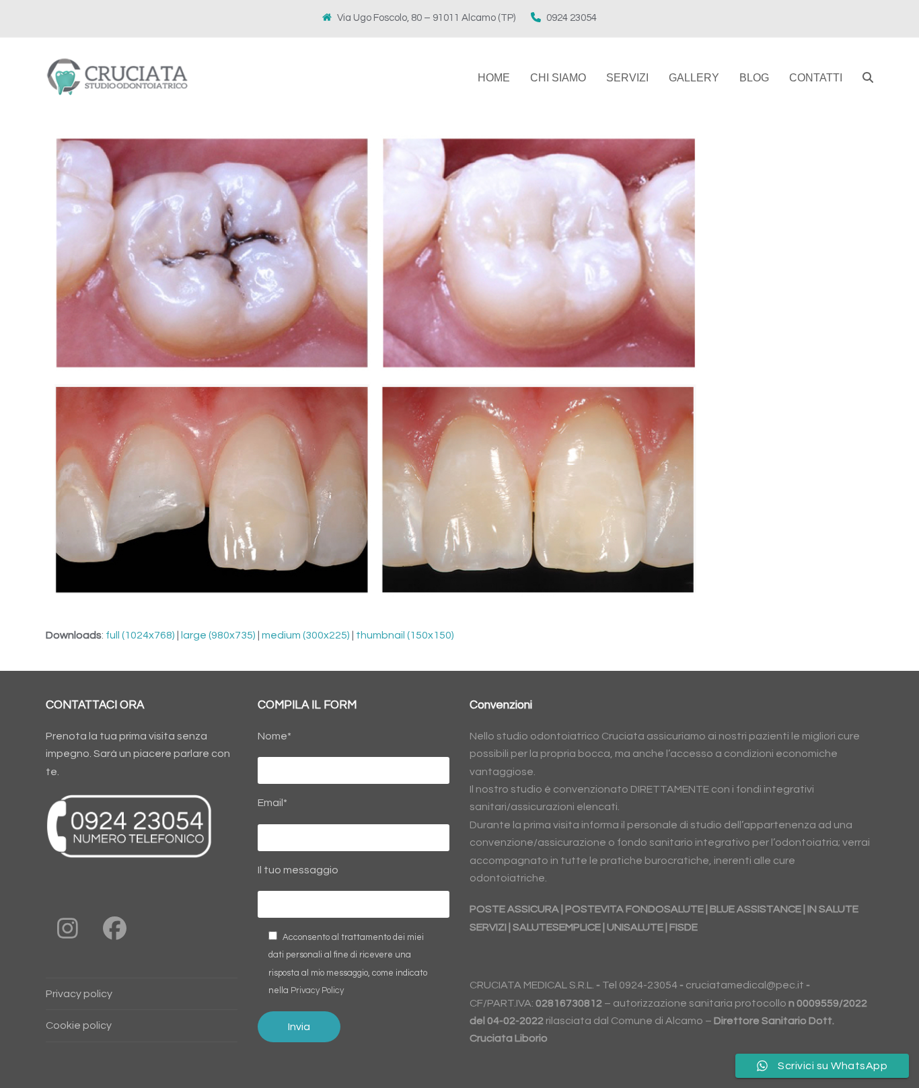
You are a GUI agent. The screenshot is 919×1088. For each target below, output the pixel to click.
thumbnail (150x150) (405, 635)
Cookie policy (79, 1025)
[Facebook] (115, 929)
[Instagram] (67, 929)
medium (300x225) (306, 635)
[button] (867, 78)
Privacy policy (79, 993)
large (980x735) (218, 635)
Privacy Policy (317, 990)
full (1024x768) (140, 635)
